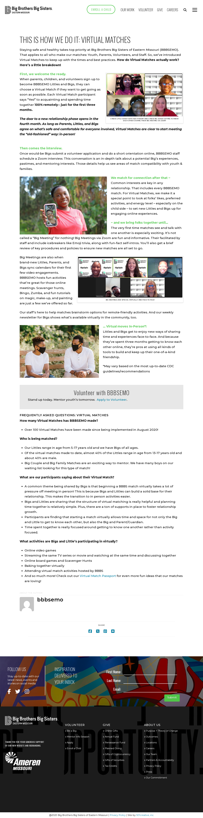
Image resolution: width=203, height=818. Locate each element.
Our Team (151, 754)
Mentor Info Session (78, 736)
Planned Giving (113, 748)
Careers (150, 748)
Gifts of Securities (114, 760)
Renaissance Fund (115, 742)
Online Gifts (111, 730)
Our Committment (156, 777)
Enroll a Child (74, 748)
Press (149, 771)
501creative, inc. (145, 815)
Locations (151, 742)
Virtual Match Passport (98, 576)
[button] (185, 10)
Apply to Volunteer (112, 399)
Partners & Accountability (160, 760)
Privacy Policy (153, 766)
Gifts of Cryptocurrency (117, 754)
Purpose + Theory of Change (162, 730)
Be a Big (71, 730)
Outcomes (152, 736)
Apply (70, 742)
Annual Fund (112, 736)
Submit (172, 697)
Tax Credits (111, 766)
